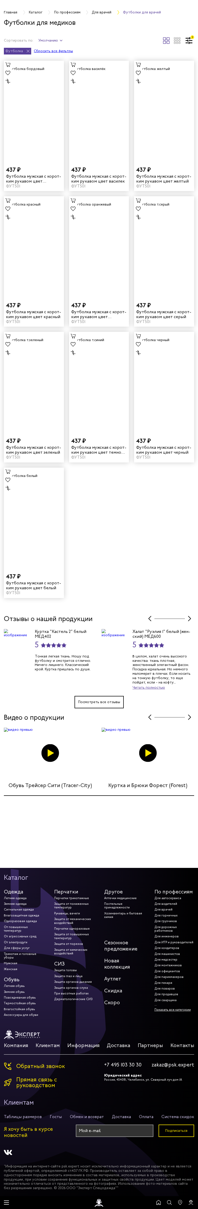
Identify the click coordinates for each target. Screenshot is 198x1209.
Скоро (112, 1002)
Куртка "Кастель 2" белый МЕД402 (60, 634)
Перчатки (66, 891)
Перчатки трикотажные (71, 898)
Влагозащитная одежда (21, 915)
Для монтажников (168, 965)
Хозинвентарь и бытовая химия (123, 915)
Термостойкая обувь (20, 1003)
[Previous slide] (149, 618)
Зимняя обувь (14, 992)
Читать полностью (149, 687)
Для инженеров (166, 936)
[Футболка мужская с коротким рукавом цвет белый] (34, 518)
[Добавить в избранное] (8, 73)
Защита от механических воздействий (72, 921)
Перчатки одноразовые (72, 929)
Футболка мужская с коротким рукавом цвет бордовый (33, 179)
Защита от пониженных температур (71, 905)
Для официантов (167, 971)
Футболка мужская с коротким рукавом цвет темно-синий (98, 450)
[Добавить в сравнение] (8, 81)
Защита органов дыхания (73, 982)
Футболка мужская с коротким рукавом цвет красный (33, 314)
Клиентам (48, 1045)
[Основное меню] (6, 1202)
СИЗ (59, 963)
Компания (16, 1045)
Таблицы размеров (23, 1116)
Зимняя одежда (15, 904)
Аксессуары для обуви (21, 1015)
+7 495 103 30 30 (123, 1064)
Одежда (13, 891)
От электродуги (15, 942)
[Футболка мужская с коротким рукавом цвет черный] (164, 382)
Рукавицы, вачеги (67, 913)
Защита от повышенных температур (71, 936)
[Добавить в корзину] (8, 65)
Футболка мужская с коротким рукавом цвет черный (163, 450)
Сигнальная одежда (19, 909)
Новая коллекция (117, 963)
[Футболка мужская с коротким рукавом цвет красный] (34, 246)
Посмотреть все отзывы (99, 702)
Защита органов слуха (71, 988)
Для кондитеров (166, 948)
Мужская (10, 963)
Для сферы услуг (17, 948)
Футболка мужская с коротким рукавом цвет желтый (163, 179)
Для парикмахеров (169, 977)
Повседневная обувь (20, 997)
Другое (113, 891)
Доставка (118, 1045)
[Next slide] (189, 618)
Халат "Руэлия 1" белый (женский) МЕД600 (161, 634)
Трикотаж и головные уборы (20, 956)
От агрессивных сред (20, 936)
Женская (10, 969)
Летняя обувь (14, 986)
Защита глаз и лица (68, 976)
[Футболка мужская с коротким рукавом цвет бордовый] (34, 111)
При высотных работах (71, 993)
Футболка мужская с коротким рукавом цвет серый (163, 314)
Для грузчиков (165, 921)
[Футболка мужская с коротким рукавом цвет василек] (99, 111)
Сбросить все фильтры (53, 51)
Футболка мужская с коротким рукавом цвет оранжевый (98, 314)
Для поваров (164, 988)
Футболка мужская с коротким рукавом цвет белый (33, 585)
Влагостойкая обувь (19, 1009)
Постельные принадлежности (117, 905)
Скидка (113, 990)
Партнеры (150, 1045)
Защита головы (65, 970)
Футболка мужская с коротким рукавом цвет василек (98, 179)
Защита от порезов (68, 944)
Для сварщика (165, 1000)
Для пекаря (163, 983)
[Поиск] (169, 1202)
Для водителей (165, 904)
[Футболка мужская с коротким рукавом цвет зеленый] (34, 382)
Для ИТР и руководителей (173, 942)
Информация (83, 1045)
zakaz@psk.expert (173, 1064)
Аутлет (112, 978)
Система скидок (177, 1116)
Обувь (12, 979)
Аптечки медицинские (120, 898)
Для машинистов (167, 954)
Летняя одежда (15, 898)
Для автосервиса (167, 898)
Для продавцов (166, 994)
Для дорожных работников (165, 929)
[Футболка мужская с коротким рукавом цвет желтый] (164, 111)
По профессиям (173, 891)
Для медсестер (165, 959)
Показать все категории (172, 1009)
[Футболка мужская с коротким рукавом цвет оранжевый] (99, 246)
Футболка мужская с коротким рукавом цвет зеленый (33, 450)
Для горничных (166, 915)
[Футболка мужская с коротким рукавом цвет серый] (164, 246)
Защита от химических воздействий (70, 951)
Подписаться (176, 1130)
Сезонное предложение (120, 945)
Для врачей (163, 909)
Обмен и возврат (87, 1116)
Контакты (182, 1045)
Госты (56, 1116)
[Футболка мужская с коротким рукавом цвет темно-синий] (99, 382)
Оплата (146, 1116)
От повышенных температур (16, 929)
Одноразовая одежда (20, 921)
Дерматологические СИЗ (73, 999)
